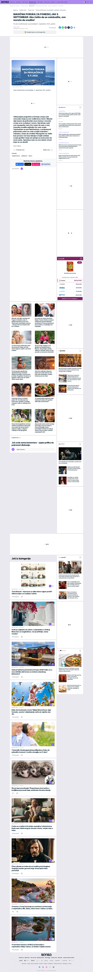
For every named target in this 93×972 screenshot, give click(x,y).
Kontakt (41, 963)
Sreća (30, 155)
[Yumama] (64, 960)
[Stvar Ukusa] (71, 960)
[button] (52, 28)
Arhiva (69, 963)
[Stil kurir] (42, 960)
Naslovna (15, 10)
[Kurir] (21, 960)
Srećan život (31, 10)
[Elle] (37, 960)
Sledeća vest (46, 149)
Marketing (65, 963)
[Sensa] (5, 2)
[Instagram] (46, 967)
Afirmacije (24, 155)
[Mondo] (26, 960)
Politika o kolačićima (48, 963)
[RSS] (50, 967)
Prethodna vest (20, 149)
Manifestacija (16, 155)
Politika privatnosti (58, 963)
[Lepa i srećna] (51, 960)
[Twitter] (43, 967)
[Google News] (53, 967)
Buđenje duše (23, 10)
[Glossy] (46, 960)
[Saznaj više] (80, 351)
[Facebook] (39, 967)
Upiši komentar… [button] (21, 449)
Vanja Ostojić (16, 27)
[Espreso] (33, 960)
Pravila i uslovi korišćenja (32, 963)
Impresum (24, 963)
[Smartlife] (57, 960)
